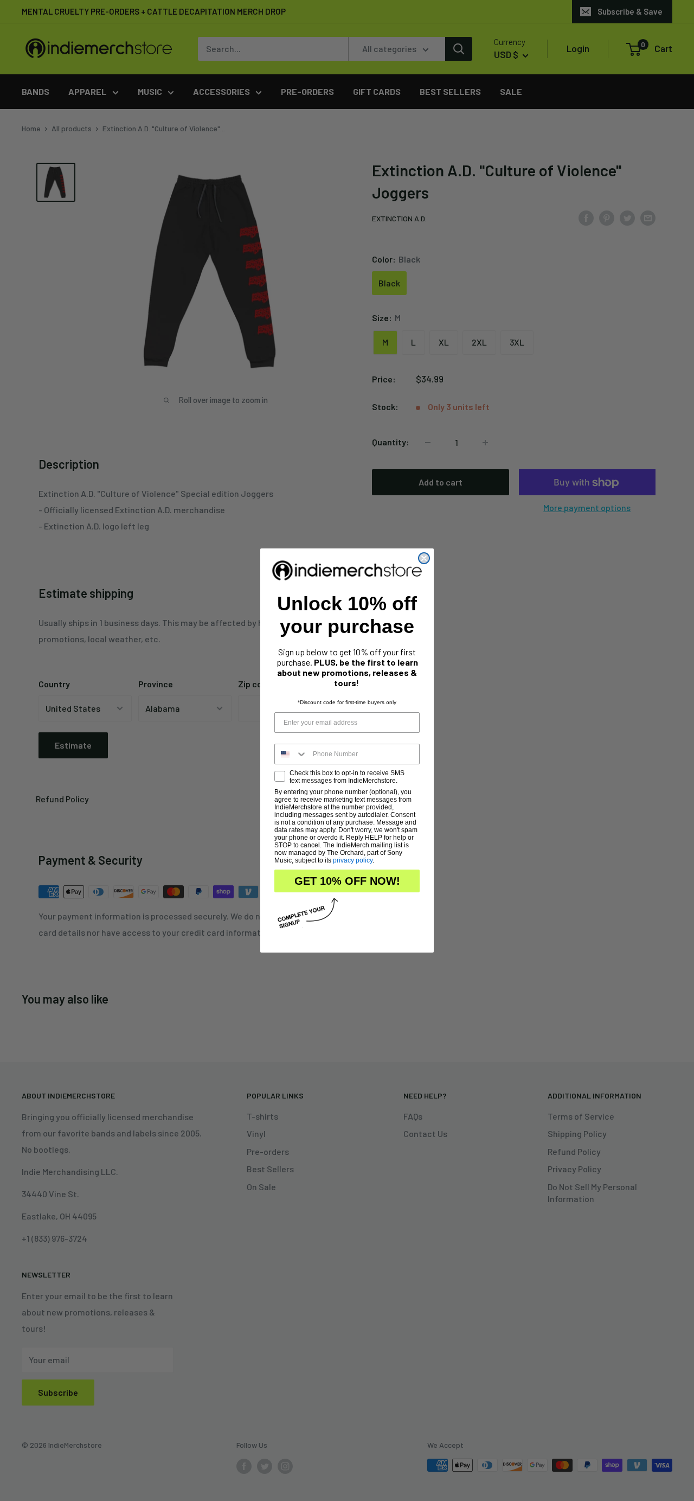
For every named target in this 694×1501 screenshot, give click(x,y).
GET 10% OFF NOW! (347, 881)
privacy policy (352, 860)
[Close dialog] (424, 558)
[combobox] (291, 754)
